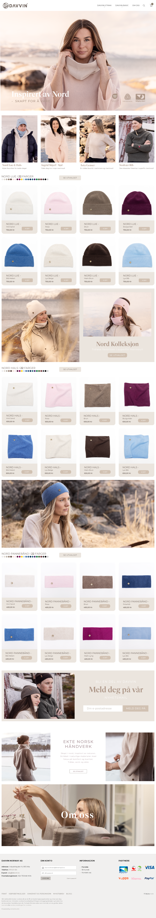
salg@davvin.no (14, 873)
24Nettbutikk (14, 909)
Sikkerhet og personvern (39, 894)
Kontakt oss (86, 873)
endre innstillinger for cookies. (21, 905)
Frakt (4, 894)
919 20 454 (13, 870)
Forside (85, 867)
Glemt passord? (71, 878)
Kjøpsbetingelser (17, 894)
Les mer (4, 905)
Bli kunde (85, 870)
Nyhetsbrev (58, 894)
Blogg (69, 894)
